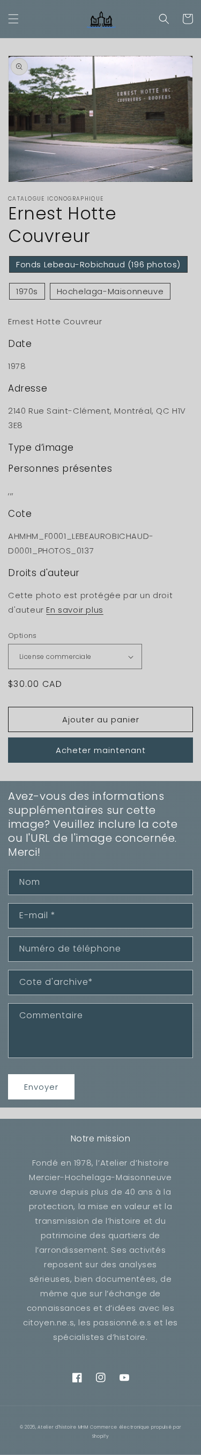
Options (22, 635)
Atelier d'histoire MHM (63, 1427)
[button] (13, 19)
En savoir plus (74, 609)
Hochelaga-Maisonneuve (110, 291)
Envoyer (41, 1086)
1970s (27, 291)
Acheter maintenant (101, 750)
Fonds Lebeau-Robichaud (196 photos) (98, 264)
